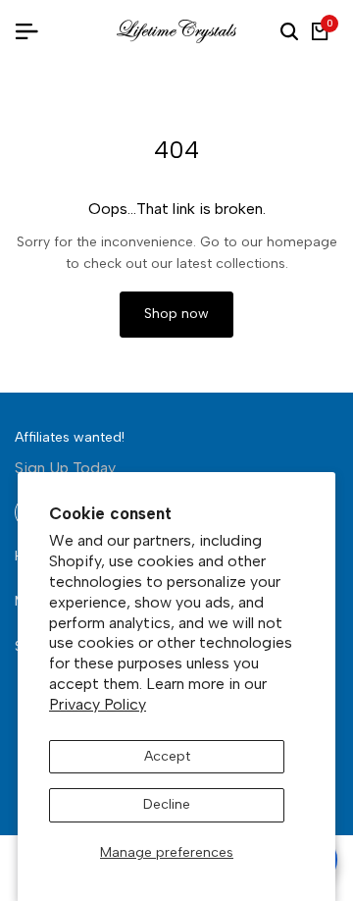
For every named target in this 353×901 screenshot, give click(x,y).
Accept (167, 756)
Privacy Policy (97, 704)
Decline (166, 804)
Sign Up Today (65, 467)
